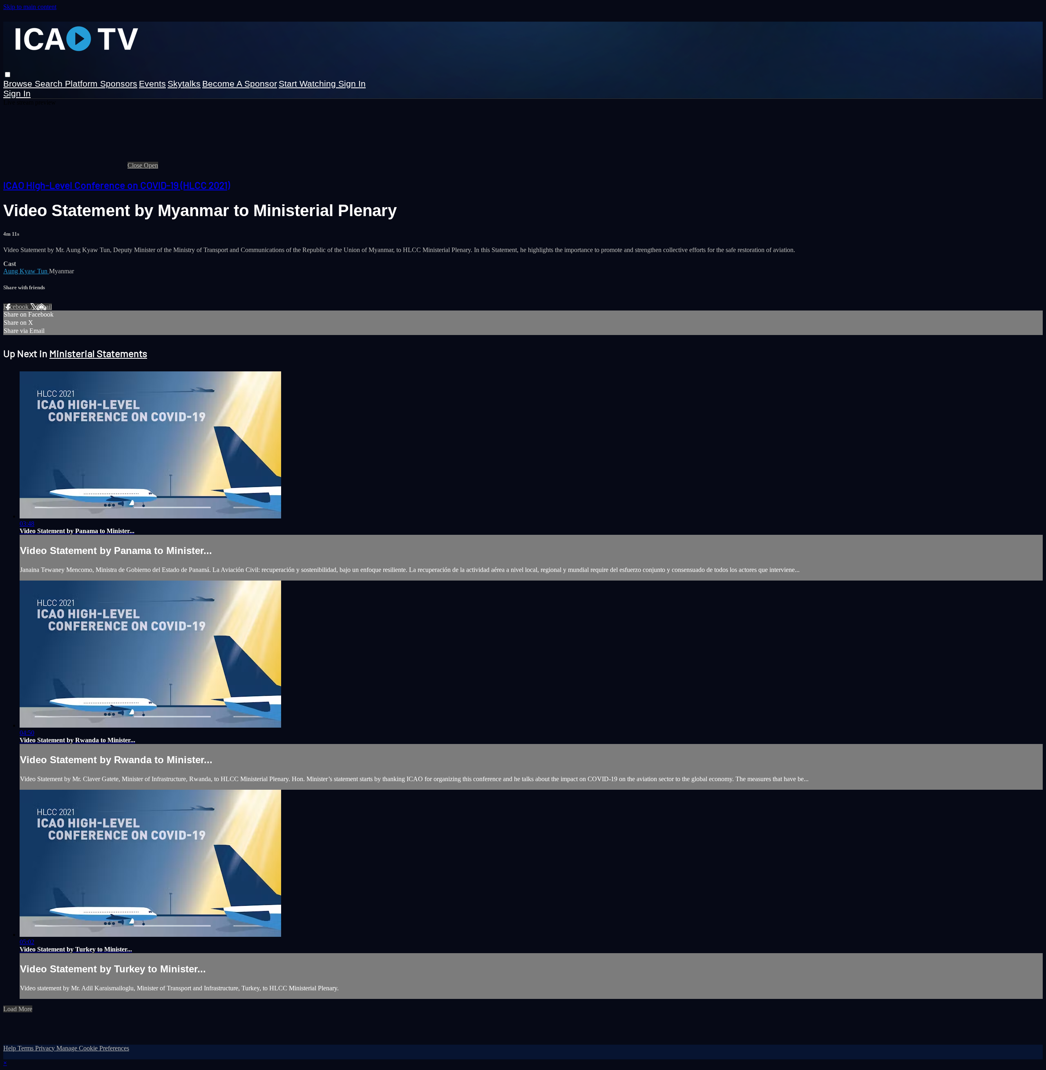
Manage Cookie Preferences (92, 1048)
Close (135, 165)
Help (10, 1048)
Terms (26, 1048)
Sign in (352, 83)
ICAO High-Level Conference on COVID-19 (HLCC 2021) (116, 185)
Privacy (45, 1048)
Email (44, 306)
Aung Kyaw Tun (26, 271)
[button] (7, 74)
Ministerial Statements (98, 353)
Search (50, 83)
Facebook (16, 306)
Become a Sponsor (239, 83)
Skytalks (184, 83)
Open (151, 165)
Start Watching (308, 83)
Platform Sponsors (101, 83)
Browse (19, 83)
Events (152, 83)
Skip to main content (29, 6)
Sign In (17, 93)
